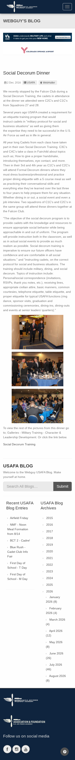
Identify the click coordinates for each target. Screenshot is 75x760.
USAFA (31, 82)
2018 (49, 538)
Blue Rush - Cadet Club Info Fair (17, 551)
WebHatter (49, 82)
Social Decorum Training (19, 444)
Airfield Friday (19, 518)
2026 (49, 591)
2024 (49, 578)
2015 (49, 518)
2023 (49, 571)
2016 (49, 524)
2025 (49, 584)
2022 (49, 564)
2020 (49, 551)
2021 (49, 558)
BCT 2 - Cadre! (20, 540)
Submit (62, 486)
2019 (49, 544)
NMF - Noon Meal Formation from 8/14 (17, 529)
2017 (49, 531)
